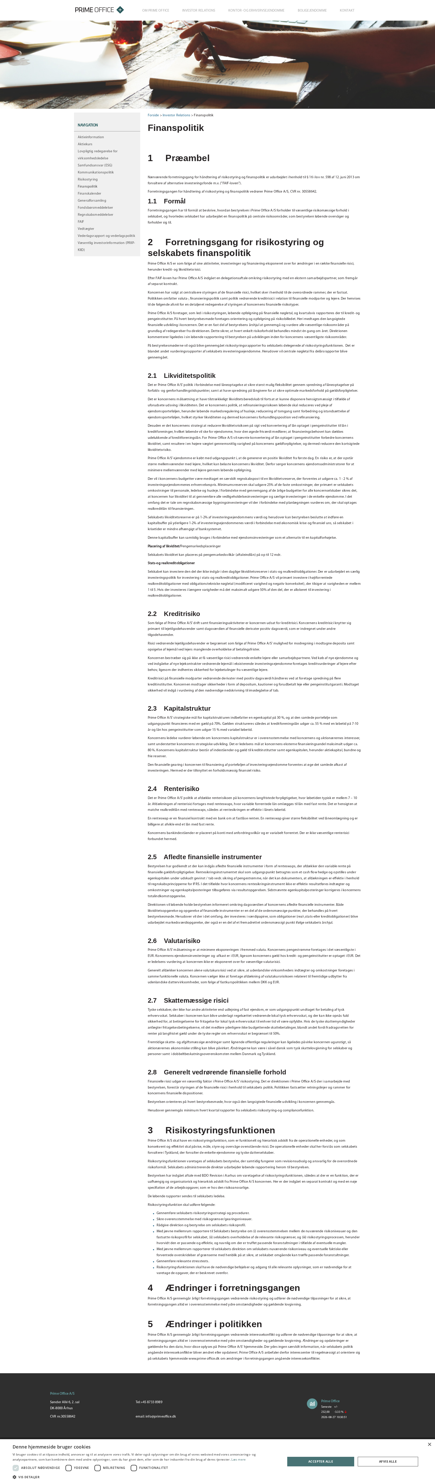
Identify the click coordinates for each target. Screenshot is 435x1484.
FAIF (81, 222)
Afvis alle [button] (388, 1461)
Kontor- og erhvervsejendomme (256, 11)
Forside (153, 115)
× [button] (429, 1444)
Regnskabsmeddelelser (95, 215)
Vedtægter (86, 229)
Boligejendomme (312, 11)
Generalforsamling (92, 201)
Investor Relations (198, 11)
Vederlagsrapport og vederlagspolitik (106, 236)
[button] (145, 1477)
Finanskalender (89, 194)
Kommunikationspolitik (96, 172)
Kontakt (347, 11)
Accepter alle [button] (320, 1461)
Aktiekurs (85, 144)
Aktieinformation (91, 137)
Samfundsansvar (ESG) (95, 165)
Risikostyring (88, 180)
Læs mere (238, 1459)
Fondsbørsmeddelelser (95, 208)
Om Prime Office (155, 11)
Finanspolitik (87, 187)
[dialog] (217, 1461)
